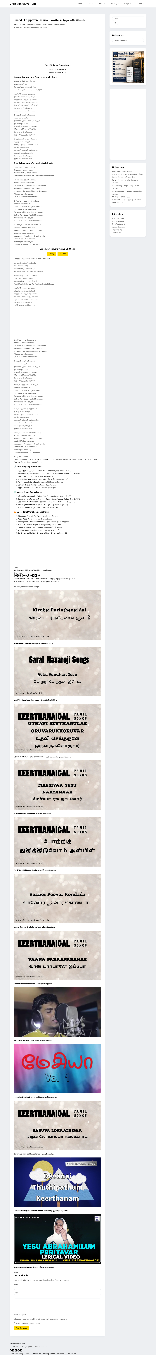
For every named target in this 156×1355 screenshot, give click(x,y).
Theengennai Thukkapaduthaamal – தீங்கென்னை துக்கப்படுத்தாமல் (43, 522)
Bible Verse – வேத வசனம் (122, 171)
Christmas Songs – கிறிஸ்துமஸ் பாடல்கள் (127, 174)
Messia (28, 570)
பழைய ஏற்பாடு (117, 230)
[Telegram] (31, 576)
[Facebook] (15, 576)
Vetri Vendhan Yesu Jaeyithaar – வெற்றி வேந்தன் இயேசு (35, 700)
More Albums (117, 202)
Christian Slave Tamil (23, 3)
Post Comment (21, 1328)
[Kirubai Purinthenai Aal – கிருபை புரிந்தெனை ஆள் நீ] (57, 615)
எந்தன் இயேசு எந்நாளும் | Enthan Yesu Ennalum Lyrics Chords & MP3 (44, 471)
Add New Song (17, 1354)
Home (80, 4)
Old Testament (118, 221)
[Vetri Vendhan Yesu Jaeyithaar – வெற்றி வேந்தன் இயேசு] (57, 671)
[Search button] (115, 23)
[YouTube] (21, 1351)
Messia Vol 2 (60, 72)
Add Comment (20, 1315)
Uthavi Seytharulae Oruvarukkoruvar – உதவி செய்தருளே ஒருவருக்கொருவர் (43, 757)
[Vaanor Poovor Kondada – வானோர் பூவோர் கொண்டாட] (57, 898)
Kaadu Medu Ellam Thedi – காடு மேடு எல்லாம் (35, 476)
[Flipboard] (36, 576)
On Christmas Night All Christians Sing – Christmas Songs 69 (42, 533)
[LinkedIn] (33, 576)
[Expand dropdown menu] (93, 3)
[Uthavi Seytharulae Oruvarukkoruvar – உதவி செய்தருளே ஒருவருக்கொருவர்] (57, 728)
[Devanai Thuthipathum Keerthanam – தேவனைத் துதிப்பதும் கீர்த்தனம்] (57, 1182)
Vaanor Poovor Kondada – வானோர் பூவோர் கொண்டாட (34, 927)
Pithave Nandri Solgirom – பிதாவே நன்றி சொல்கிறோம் (38, 507)
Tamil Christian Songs (39, 27)
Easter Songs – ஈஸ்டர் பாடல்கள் (124, 177)
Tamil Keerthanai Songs (42, 570)
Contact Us (71, 1354)
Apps (89, 4)
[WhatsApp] (23, 576)
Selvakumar (19, 570)
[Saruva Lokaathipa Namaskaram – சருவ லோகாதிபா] (57, 1125)
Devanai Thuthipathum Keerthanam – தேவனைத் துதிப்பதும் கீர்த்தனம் (40, 1210)
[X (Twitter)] (17, 576)
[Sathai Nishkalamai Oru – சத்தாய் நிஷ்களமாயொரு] (57, 1012)
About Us (37, 1354)
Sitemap (60, 1354)
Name (17, 1284)
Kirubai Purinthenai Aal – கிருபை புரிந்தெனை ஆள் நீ (33, 643)
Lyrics (28, 27)
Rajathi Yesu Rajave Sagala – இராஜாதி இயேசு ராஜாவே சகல (40, 482)
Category (113, 4)
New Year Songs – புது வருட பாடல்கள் (126, 200)
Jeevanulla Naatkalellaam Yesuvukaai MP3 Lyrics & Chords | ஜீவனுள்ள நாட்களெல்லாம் (51, 502)
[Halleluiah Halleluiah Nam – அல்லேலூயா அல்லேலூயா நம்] (57, 1068)
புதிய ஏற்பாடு (116, 232)
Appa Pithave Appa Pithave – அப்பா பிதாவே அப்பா (37, 488)
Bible (101, 4)
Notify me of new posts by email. (28, 1323)
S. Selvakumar (60, 69)
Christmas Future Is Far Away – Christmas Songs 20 (39, 516)
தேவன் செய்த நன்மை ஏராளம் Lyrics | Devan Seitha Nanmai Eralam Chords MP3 (49, 473)
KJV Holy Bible (118, 218)
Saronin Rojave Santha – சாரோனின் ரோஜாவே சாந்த (37, 485)
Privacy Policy (49, 1354)
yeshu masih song (44, 459)
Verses (139, 4)
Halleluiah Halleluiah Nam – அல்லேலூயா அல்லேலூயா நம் (35, 1097)
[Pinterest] (20, 576)
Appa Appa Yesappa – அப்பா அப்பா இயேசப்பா (35, 519)
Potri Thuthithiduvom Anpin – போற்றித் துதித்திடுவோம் (35, 870)
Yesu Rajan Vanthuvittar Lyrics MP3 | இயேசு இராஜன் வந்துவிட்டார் (43, 479)
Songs (126, 4)
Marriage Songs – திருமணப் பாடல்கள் (126, 197)
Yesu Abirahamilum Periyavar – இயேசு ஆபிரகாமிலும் (34, 1267)
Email (16, 1293)
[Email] (25, 576)
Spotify (51, 254)
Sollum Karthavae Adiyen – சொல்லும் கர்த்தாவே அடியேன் (39, 524)
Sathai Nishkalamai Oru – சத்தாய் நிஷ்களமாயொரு (33, 1040)
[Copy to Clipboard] (28, 576)
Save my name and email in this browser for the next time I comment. (41, 1319)
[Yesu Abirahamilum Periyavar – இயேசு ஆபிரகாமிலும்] (57, 1239)
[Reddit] (39, 576)
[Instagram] (16, 1351)
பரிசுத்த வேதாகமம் (118, 227)
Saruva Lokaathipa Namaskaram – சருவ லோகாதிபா (34, 1154)
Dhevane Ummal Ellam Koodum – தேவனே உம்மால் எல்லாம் (40, 527)
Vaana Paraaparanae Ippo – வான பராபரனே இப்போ (33, 984)
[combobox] (128, 19)
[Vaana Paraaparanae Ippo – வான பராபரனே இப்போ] (57, 955)
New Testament (118, 224)
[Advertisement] (57, 47)
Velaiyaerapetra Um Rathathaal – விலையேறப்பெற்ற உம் (38, 530)
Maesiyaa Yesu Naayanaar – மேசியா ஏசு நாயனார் (32, 813)
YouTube (63, 254)
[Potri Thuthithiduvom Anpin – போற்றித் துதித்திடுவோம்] (57, 842)
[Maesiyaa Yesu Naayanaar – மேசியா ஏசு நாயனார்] (57, 785)
